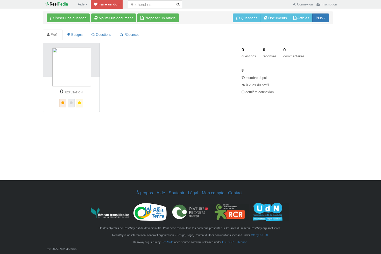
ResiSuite (167, 242)
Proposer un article (160, 18)
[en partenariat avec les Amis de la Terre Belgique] (150, 212)
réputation (74, 92)
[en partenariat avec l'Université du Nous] (269, 212)
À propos (144, 192)
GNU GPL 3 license (234, 242)
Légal (193, 192)
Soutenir (176, 192)
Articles (303, 18)
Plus (320, 18)
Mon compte (213, 192)
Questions (248, 18)
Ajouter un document (115, 18)
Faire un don (108, 4)
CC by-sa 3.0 (259, 235)
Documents (277, 18)
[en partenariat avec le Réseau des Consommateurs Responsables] (229, 212)
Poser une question (70, 18)
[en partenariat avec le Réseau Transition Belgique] (110, 212)
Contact (235, 192)
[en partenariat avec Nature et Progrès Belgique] (190, 212)
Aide (161, 192)
